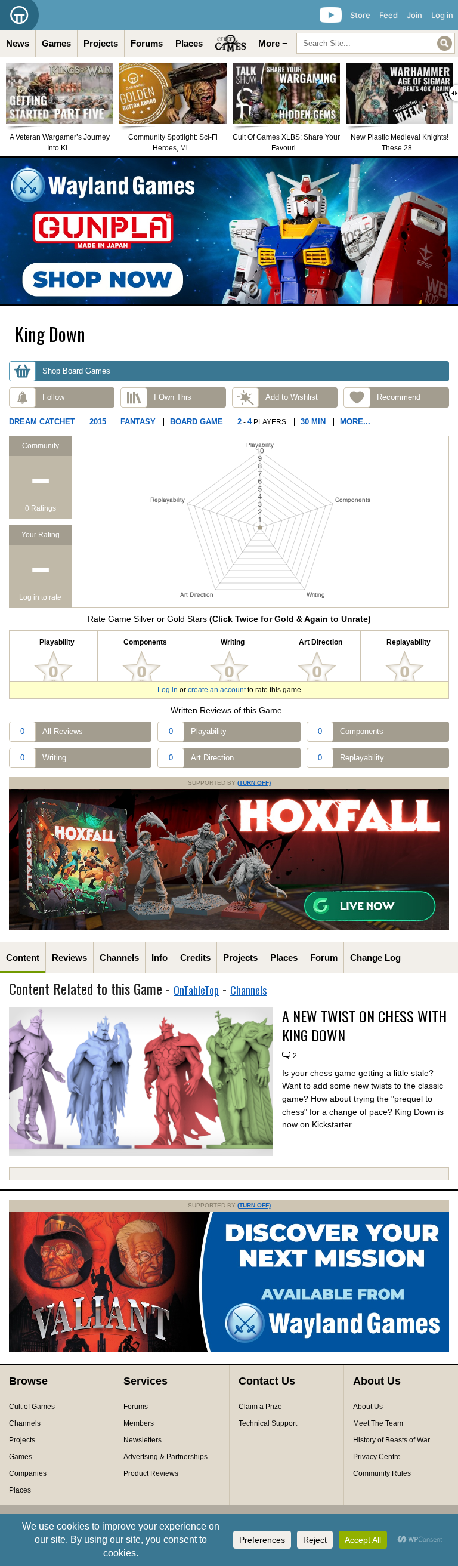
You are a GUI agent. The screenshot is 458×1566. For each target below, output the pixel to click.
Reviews (69, 957)
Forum (324, 957)
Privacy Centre (377, 1457)
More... (355, 421)
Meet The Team (378, 1423)
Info (159, 957)
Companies (28, 1473)
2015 (97, 421)
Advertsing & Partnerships (165, 1457)
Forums (147, 43)
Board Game (196, 421)
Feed (388, 15)
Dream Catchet (42, 421)
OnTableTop (196, 990)
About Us (368, 1406)
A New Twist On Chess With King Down (364, 1025)
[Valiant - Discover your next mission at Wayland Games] (229, 1350)
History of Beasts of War (391, 1440)
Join (414, 15)
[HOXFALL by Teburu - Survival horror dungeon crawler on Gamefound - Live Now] (229, 927)
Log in (442, 15)
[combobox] (375, 43)
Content (22, 957)
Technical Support (268, 1423)
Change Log (375, 957)
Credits (195, 957)
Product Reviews (150, 1473)
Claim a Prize (260, 1406)
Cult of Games (32, 1406)
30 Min (313, 421)
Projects (100, 43)
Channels (119, 957)
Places (189, 43)
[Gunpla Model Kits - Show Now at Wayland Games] (229, 231)
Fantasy (138, 421)
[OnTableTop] (19, 15)
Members (138, 1423)
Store (360, 15)
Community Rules (382, 1473)
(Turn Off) (254, 782)
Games (56, 43)
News (17, 43)
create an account (217, 690)
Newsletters (142, 1440)
